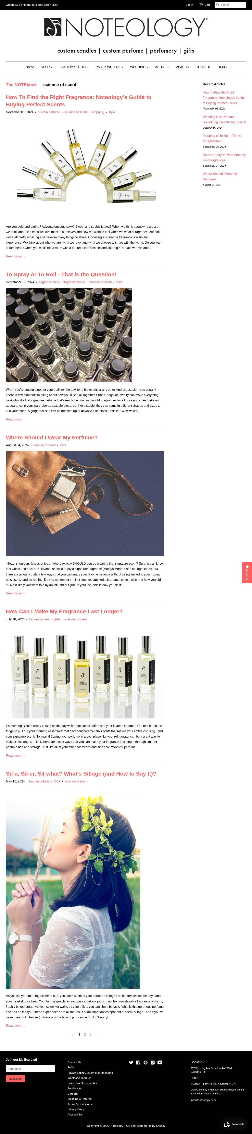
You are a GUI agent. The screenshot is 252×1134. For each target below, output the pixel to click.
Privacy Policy (76, 1109)
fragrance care (39, 619)
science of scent (75, 112)
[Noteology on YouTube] (160, 1063)
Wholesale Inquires (79, 1077)
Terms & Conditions (80, 1104)
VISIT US (182, 67)
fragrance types (74, 282)
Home (30, 67)
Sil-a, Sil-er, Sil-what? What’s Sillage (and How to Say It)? (81, 774)
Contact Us (74, 1062)
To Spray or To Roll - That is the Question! (61, 274)
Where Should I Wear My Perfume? (52, 437)
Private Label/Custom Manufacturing (90, 1072)
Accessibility (75, 1114)
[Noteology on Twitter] (131, 1063)
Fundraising (75, 1088)
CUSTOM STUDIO (73, 67)
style (111, 112)
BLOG (222, 67)
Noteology (116, 1125)
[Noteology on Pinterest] (145, 1063)
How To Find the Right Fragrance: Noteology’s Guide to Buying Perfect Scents (224, 98)
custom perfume (49, 112)
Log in (190, 4)
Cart (207, 4)
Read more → (15, 256)
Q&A (56, 619)
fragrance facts (49, 282)
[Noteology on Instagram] (152, 1063)
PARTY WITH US (108, 67)
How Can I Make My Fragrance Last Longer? (64, 611)
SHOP (46, 67)
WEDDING (138, 67)
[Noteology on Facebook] (138, 1063)
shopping (97, 112)
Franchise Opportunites (82, 1083)
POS (127, 1125)
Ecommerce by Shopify (150, 1125)
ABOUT (161, 67)
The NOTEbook (21, 84)
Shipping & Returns (80, 1098)
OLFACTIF (203, 67)
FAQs (71, 1067)
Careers (73, 1093)
